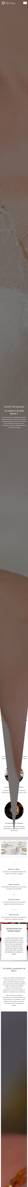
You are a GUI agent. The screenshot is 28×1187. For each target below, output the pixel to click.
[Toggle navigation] (25, 3)
